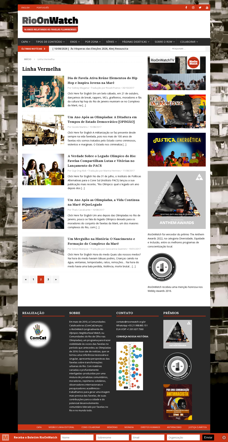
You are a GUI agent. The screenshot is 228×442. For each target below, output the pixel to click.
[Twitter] (200, 7)
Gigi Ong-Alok (79, 170)
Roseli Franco (113, 87)
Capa (24, 41)
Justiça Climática (198, 427)
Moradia (129, 427)
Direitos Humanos (150, 427)
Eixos (73, 41)
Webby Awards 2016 (159, 291)
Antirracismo (174, 427)
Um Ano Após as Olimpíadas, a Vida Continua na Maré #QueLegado (103, 202)
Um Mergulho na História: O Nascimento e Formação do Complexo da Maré (101, 241)
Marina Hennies (112, 170)
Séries (110, 41)
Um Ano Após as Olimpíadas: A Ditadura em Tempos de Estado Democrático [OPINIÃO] (102, 119)
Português (43, 7)
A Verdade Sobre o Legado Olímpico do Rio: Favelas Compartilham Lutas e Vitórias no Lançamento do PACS (102, 160)
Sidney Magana (80, 87)
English (25, 7)
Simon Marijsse (80, 248)
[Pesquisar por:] (188, 48)
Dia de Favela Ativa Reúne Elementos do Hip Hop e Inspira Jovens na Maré (102, 80)
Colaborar (187, 41)
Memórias (112, 427)
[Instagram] (193, 7)
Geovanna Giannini (116, 248)
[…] (84, 105)
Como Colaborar (90, 427)
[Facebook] (186, 7)
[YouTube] (207, 7)
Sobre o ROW (163, 41)
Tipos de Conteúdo (49, 41)
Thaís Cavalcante (81, 209)
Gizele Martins (80, 126)
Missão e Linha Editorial (61, 427)
